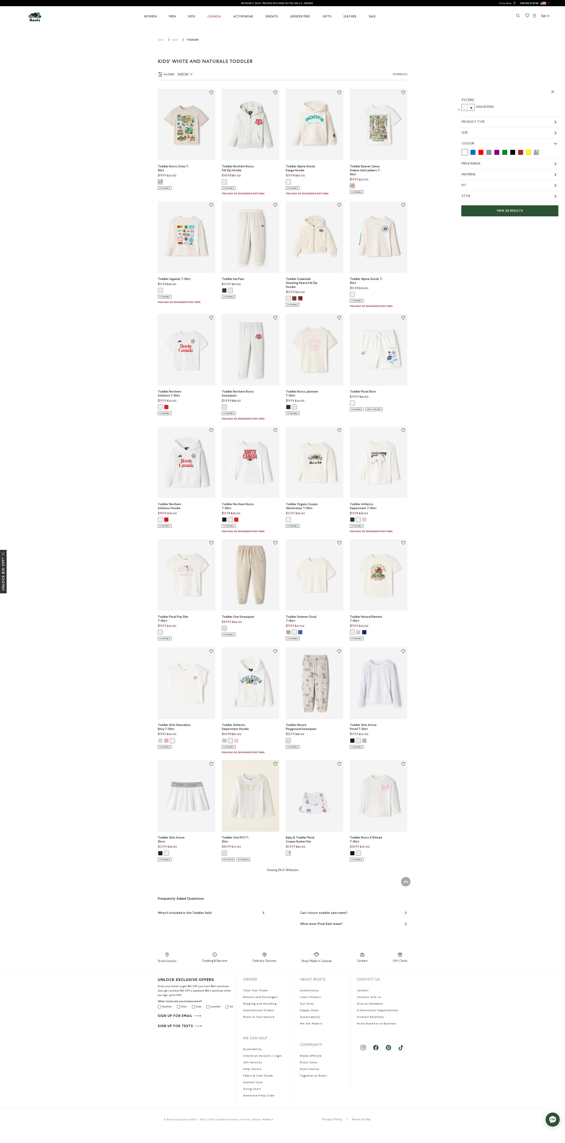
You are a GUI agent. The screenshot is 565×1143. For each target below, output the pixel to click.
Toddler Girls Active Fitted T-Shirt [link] (363, 727)
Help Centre (252, 1069)
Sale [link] (160, 40)
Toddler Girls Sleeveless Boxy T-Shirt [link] (174, 727)
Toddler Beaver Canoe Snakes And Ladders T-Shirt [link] (365, 170)
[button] (535, 3)
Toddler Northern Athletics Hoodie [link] (169, 506)
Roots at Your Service (259, 1017)
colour (468, 143)
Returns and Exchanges (260, 997)
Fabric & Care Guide (258, 1076)
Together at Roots (313, 1076)
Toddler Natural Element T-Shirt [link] (366, 618)
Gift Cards (400, 961)
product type (473, 122)
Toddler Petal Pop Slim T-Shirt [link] (173, 618)
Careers (362, 961)
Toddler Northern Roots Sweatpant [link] (238, 393)
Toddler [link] (192, 39)
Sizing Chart (252, 1089)
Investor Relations (370, 1017)
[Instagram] (363, 1049)
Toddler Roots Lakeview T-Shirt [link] (302, 393)
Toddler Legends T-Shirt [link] (174, 279)
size (465, 132)
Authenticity (309, 991)
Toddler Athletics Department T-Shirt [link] (363, 506)
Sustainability (310, 1017)
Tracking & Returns (215, 961)
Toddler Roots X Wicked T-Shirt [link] (366, 839)
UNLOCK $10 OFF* (3, 574)
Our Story (307, 1004)
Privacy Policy (332, 1119)
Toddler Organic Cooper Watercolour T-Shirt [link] (302, 506)
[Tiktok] (401, 1049)
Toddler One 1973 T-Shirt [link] (235, 839)
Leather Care (253, 1082)
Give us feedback (370, 1004)
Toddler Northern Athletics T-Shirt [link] (169, 393)
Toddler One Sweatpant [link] (238, 616)
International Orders (258, 1010)
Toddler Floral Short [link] (363, 391)
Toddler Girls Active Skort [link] (171, 839)
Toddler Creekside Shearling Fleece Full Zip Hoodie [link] (301, 283)
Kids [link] (175, 40)
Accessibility (252, 1049)
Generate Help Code (259, 1096)
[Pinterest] (388, 1049)
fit (464, 185)
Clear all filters (485, 106)
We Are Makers (311, 1024)
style (466, 196)
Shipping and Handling (260, 1004)
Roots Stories (309, 1069)
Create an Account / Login (262, 1056)
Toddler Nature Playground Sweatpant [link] (301, 727)
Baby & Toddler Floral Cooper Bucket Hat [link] (300, 839)
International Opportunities (377, 1010)
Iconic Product (310, 997)
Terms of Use (361, 1119)
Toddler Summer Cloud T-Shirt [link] (301, 618)
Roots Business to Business (376, 1024)
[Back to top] (405, 881)
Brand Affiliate (311, 1056)
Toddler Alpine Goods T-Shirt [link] (366, 281)
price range (471, 163)
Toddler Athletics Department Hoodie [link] (235, 727)
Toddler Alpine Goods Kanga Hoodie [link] (300, 168)
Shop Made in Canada (316, 961)
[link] (507, 3)
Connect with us (369, 997)
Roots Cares (308, 1063)
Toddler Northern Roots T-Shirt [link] (238, 506)
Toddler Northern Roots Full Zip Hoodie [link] (238, 168)
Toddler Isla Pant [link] (233, 279)
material (469, 174)
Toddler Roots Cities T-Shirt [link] (173, 168)
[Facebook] (376, 1049)
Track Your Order (255, 991)
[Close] (3, 553)
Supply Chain (309, 1010)
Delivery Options (264, 961)
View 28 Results (510, 210)
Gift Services (252, 1063)
